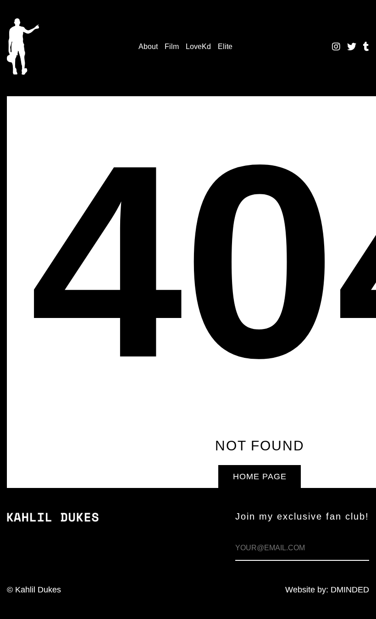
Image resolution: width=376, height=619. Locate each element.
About (148, 46)
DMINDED (350, 589)
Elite (225, 46)
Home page (260, 476)
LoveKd (198, 46)
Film (172, 46)
